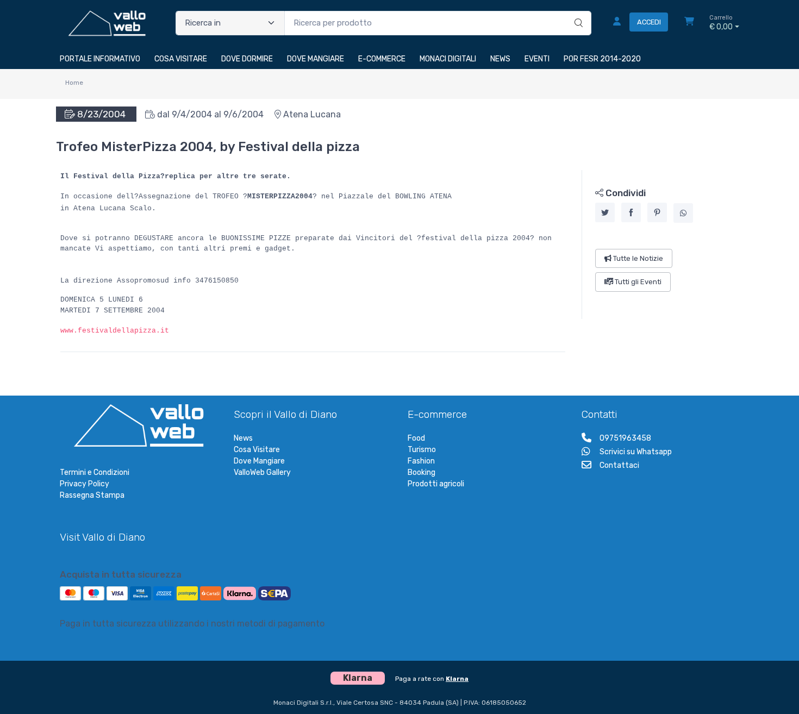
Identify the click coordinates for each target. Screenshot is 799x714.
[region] (660, 244)
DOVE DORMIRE (247, 59)
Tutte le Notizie (637, 258)
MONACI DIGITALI (448, 59)
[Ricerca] (577, 11)
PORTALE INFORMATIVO (100, 59)
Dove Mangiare (259, 461)
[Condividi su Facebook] (631, 212)
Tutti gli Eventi (637, 282)
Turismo (422, 449)
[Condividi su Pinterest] (657, 212)
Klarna (457, 678)
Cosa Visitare (257, 449)
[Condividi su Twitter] (605, 212)
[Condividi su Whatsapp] (683, 213)
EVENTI (537, 59)
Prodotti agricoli (436, 483)
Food (416, 438)
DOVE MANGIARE (315, 59)
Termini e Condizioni (94, 472)
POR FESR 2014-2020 (602, 59)
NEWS (500, 59)
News (243, 438)
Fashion (421, 461)
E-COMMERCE (381, 59)
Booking (421, 472)
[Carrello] (689, 22)
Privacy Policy (84, 483)
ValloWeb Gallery (262, 472)
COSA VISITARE (180, 59)
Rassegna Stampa (92, 495)
